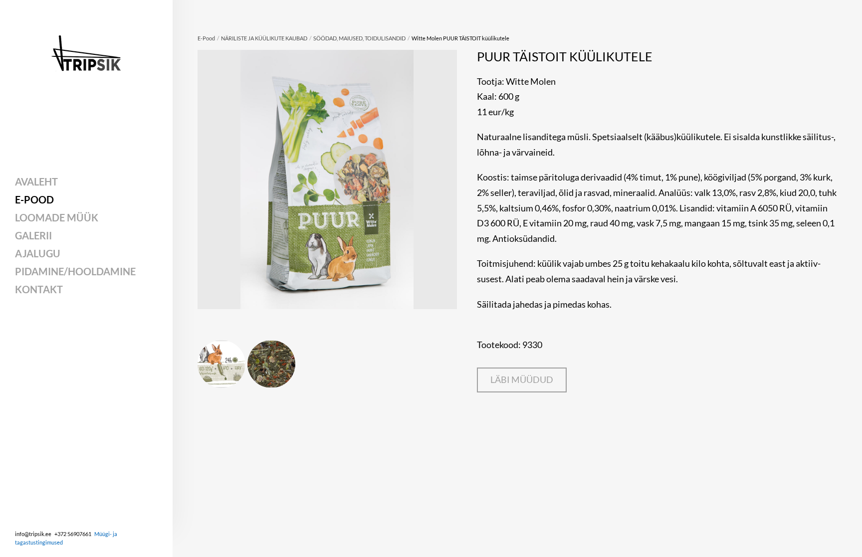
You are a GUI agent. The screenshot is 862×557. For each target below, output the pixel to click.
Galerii (33, 235)
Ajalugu (37, 253)
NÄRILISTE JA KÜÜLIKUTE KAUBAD (264, 38)
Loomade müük (56, 217)
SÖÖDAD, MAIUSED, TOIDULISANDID (359, 38)
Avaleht (36, 181)
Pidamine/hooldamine (75, 271)
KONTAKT (39, 289)
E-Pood (34, 199)
